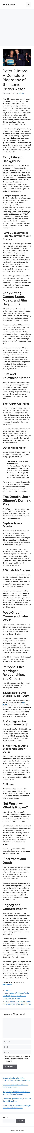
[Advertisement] (17, 27)
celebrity (8, 990)
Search (5, 1117)
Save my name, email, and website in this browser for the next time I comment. (17, 1059)
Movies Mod (9, 4)
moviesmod (7, 985)
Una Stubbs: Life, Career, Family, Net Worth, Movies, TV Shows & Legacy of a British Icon (16, 995)
